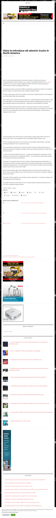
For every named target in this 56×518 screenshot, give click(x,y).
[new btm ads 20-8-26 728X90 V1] (28, 18)
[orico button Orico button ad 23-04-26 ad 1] (13, 321)
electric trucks (12, 257)
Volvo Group (48, 82)
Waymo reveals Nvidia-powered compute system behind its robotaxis (20, 492)
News (9, 255)
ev (16, 257)
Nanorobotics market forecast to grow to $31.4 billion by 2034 (18, 486)
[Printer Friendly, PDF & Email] (9, 188)
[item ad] (13, 301)
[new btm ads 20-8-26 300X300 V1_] (13, 281)
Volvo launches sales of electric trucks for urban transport (34, 213)
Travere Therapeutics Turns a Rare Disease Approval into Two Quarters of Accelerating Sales (25, 479)
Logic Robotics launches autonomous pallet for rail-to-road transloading (21, 496)
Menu (29, 2)
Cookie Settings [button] (6, 514)
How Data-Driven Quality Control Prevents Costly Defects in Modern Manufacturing (23, 505)
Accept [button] (13, 514)
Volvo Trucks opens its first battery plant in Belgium (32, 202)
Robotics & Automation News (28, 9)
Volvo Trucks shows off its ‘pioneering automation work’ (33, 223)
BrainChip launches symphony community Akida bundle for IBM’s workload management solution (26, 489)
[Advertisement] (28, 67)
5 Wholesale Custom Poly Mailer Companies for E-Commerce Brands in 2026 (22, 502)
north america (21, 257)
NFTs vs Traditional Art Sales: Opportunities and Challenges (18, 483)
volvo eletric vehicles (30, 257)
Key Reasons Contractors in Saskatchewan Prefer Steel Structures (19, 499)
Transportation (14, 255)
